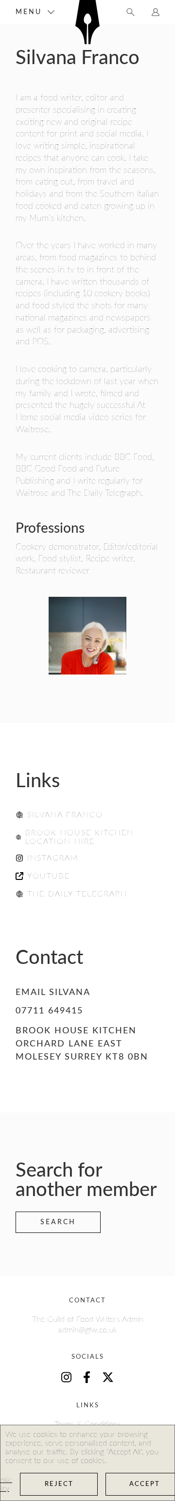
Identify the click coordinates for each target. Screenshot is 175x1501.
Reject (59, 1484)
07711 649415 (49, 1011)
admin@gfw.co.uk (87, 1330)
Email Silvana (53, 992)
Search (58, 1222)
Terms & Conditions (87, 1424)
